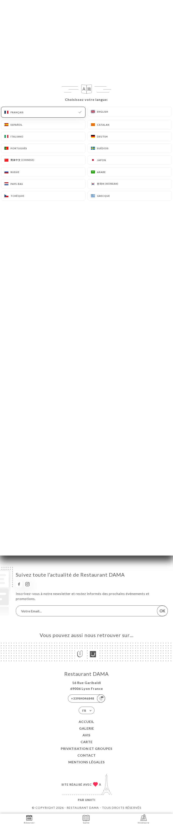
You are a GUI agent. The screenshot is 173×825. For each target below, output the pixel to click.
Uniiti (90, 800)
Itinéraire (143, 822)
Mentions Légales (86, 762)
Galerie (86, 728)
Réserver (29, 822)
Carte (87, 742)
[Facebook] (19, 584)
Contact (86, 755)
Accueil (86, 722)
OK (162, 611)
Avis (86, 735)
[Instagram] (27, 584)
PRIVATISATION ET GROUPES (86, 748)
